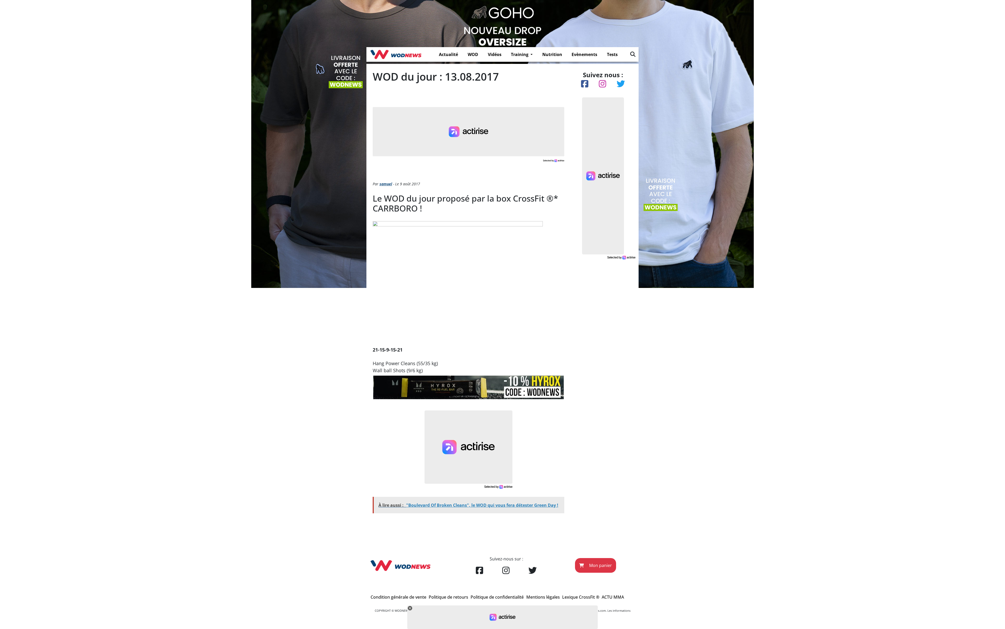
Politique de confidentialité (497, 597)
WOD (473, 54)
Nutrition (552, 54)
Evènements (584, 54)
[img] (632, 54)
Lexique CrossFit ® (580, 597)
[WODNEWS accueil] (396, 54)
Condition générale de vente (398, 597)
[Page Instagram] (506, 570)
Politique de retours (448, 597)
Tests (612, 54)
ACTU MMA (613, 597)
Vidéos (494, 54)
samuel (385, 183)
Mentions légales (543, 597)
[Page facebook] (479, 570)
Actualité (448, 54)
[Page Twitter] (532, 570)
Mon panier (600, 565)
